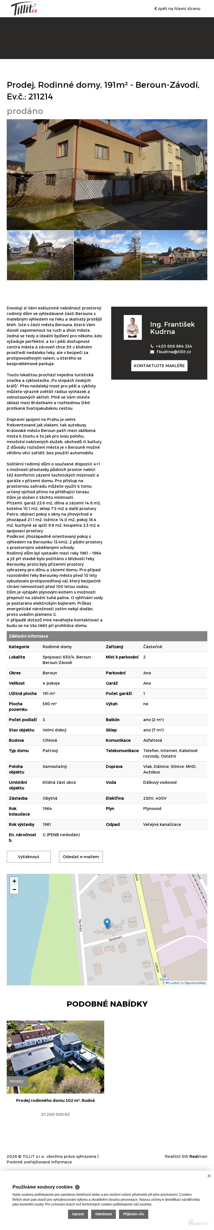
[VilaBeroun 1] (107, 174)
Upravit (78, 1214)
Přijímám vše (133, 1214)
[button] (107, 923)
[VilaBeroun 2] (40, 255)
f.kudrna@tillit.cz (174, 351)
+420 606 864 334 (174, 346)
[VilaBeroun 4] (174, 255)
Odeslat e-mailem (81, 856)
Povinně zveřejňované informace (39, 1162)
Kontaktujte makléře (159, 365)
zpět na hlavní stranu (178, 8)
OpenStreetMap (195, 982)
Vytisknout (28, 856)
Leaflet (174, 982)
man (198, 1156)
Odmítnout (103, 1214)
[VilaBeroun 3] (107, 255)
